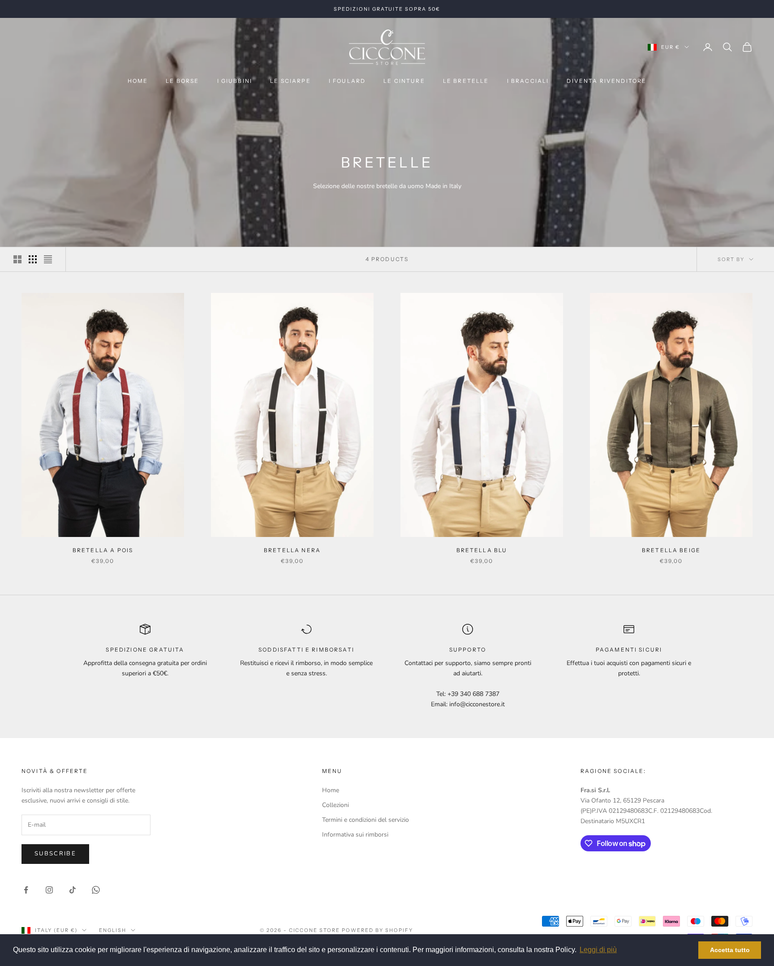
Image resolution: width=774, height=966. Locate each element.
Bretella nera (292, 550)
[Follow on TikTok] (72, 889)
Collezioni (335, 805)
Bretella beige (671, 550)
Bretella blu (481, 550)
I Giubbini (235, 80)
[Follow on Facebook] (26, 889)
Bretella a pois (103, 550)
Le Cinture (404, 80)
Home (138, 80)
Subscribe (55, 854)
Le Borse (182, 80)
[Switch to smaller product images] (33, 259)
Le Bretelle (466, 80)
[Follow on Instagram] (49, 889)
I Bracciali (528, 80)
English (112, 930)
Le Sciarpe (290, 80)
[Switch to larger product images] (17, 259)
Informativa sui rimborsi (355, 834)
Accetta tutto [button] (730, 949)
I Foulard (347, 80)
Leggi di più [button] (598, 949)
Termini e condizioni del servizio (365, 820)
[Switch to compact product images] (48, 259)
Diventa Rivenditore (606, 80)
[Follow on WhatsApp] (95, 889)
